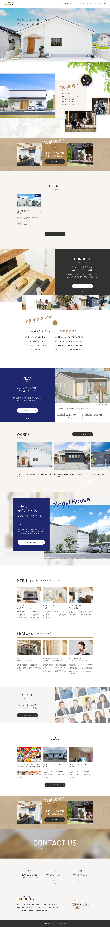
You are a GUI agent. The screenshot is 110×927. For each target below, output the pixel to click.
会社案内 (55, 907)
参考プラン (83, 4)
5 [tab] (85, 291)
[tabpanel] (34, 302)
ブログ (49, 907)
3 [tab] (82, 291)
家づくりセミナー (21, 910)
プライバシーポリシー (42, 910)
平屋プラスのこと (74, 4)
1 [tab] (79, 291)
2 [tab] (26, 418)
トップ (18, 904)
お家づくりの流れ (31, 907)
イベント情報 (65, 4)
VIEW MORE (54, 161)
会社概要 (103, 4)
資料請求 (31, 910)
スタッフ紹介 (41, 907)
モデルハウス (96, 4)
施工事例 (89, 4)
